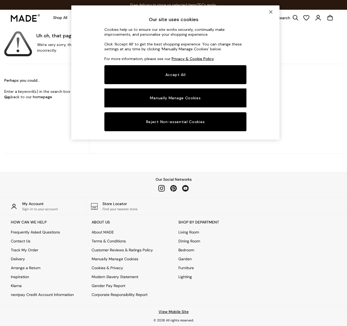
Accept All (175, 74)
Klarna (16, 285)
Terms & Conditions (109, 241)
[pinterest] (173, 188)
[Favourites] (306, 18)
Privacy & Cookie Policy (193, 58)
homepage (42, 96)
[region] (175, 72)
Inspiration (20, 276)
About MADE (103, 232)
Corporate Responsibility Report (119, 294)
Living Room (188, 232)
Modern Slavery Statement (115, 276)
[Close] (271, 12)
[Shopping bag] (330, 18)
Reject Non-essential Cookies (175, 121)
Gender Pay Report (108, 285)
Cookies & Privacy (107, 267)
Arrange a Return (25, 267)
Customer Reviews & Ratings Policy (122, 250)
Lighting (185, 276)
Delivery (18, 258)
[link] (286, 18)
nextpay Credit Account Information (42, 294)
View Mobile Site (174, 311)
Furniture (186, 267)
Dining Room (189, 241)
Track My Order (24, 250)
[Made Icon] (25, 18)
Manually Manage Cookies (115, 258)
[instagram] (162, 188)
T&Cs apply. (207, 5)
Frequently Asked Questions (35, 232)
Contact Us (20, 241)
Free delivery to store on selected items (163, 5)
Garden (185, 258)
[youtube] (185, 188)
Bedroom (186, 250)
